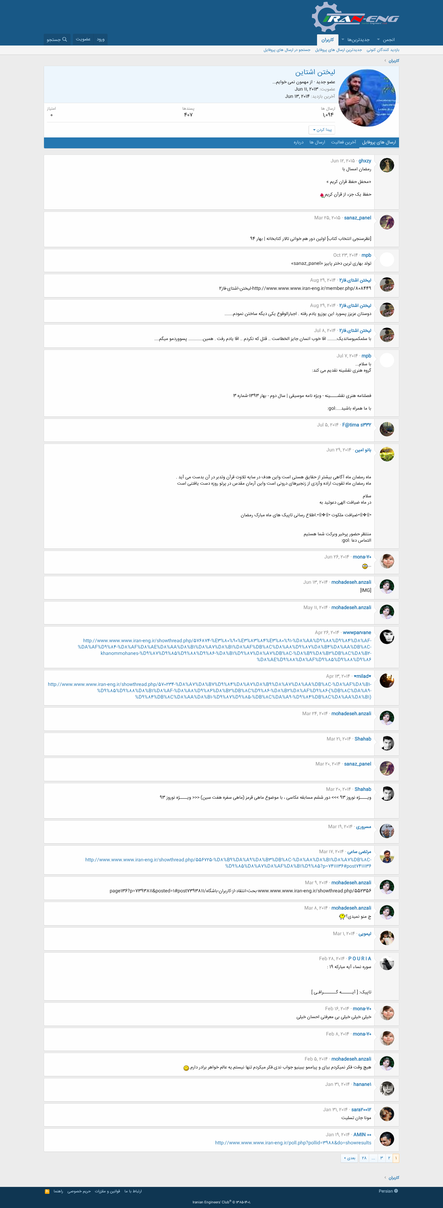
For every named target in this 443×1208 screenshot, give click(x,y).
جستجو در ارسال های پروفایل (287, 50)
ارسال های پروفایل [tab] (379, 142)
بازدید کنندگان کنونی (383, 50)
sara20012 (361, 1110)
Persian (386, 1191)
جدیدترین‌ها (358, 40)
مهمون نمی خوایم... (290, 82)
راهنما (58, 1191)
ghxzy (365, 161)
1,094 (328, 115)
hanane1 (362, 1084)
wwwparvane (357, 633)
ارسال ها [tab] (317, 142)
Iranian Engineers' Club (222, 1202)
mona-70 (362, 557)
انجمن (389, 40)
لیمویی (365, 934)
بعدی (351, 1158)
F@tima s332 (356, 425)
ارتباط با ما (133, 1191)
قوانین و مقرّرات (107, 1191)
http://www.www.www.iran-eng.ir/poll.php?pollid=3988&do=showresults (293, 1143)
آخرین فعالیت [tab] (343, 142)
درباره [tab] (298, 142)
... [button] (373, 1158)
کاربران (328, 40)
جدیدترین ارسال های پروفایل (338, 50)
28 (364, 1158)
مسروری (363, 827)
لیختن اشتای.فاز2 (355, 280)
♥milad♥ (362, 676)
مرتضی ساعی (359, 852)
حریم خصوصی (79, 1191)
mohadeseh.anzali (351, 582)
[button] (378, 40)
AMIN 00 (362, 1135)
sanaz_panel (357, 218)
